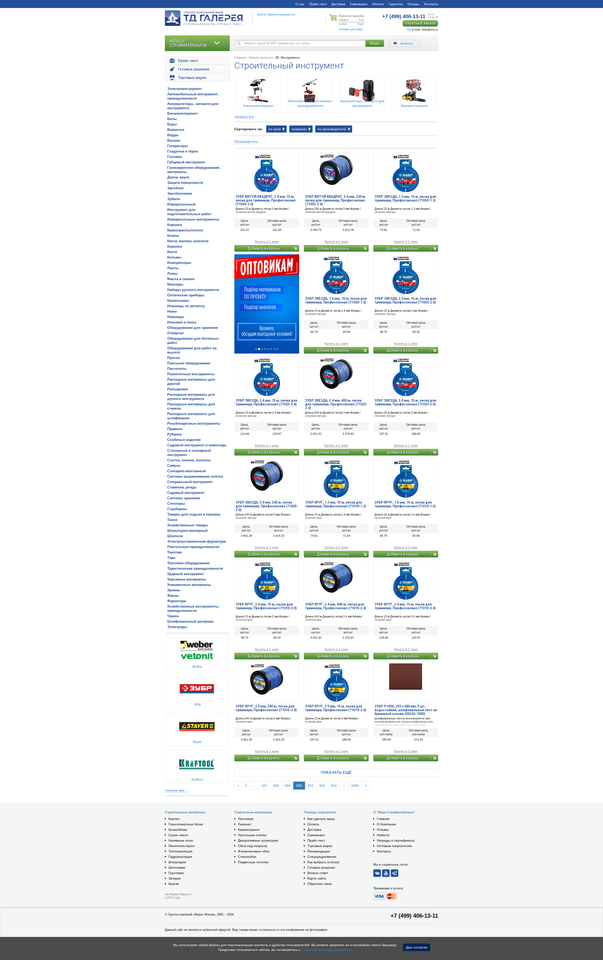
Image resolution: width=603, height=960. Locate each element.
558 (276, 785)
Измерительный (181, 204)
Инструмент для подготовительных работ (189, 212)
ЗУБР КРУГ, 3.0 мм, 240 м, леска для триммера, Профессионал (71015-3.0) (266, 708)
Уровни (173, 590)
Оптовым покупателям (394, 846)
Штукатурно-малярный (187, 530)
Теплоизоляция (180, 851)
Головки (174, 157)
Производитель (246, 141)
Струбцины (177, 509)
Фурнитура (176, 601)
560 (299, 785)
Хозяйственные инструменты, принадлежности (193, 608)
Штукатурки (177, 862)
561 (311, 785)
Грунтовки (176, 873)
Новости (383, 835)
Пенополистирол (181, 846)
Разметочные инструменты (191, 374)
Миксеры (175, 284)
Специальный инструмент (190, 482)
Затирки (174, 878)
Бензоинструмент (182, 113)
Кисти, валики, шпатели (187, 241)
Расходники (177, 389)
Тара (171, 558)
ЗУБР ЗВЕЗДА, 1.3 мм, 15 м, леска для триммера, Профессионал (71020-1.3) (405, 198)
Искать (375, 43)
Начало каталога (261, 57)
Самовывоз (358, 4)
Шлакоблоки (177, 829)
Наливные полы (180, 840)
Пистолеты (177, 369)
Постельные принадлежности (193, 547)
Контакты (431, 4)
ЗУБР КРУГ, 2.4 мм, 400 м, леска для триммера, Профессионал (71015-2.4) (335, 606)
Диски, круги (178, 177)
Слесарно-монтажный (186, 471)
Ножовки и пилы (181, 322)
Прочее (173, 358)
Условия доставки (351, 29)
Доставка (338, 4)
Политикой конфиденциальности (326, 950)
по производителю (332, 129)
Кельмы (174, 257)
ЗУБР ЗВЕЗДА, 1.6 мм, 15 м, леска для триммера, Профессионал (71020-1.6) (336, 300)
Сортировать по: (248, 129)
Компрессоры (179, 263)
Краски (173, 884)
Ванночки (175, 130)
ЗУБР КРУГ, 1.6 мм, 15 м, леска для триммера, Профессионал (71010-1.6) (405, 504)
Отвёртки (175, 333)
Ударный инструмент (185, 574)
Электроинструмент (184, 89)
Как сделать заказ (321, 819)
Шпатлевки (176, 867)
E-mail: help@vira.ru (425, 29)
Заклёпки (175, 188)
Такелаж (174, 552)
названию (299, 129)
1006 (355, 785)
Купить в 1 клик (266, 241)
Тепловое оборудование (188, 563)
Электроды (177, 627)
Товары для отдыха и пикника (193, 514)
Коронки (174, 225)
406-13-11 (403, 16)
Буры (172, 124)
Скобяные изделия (184, 440)
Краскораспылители (185, 230)
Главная (240, 57)
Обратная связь (319, 884)
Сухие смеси (178, 835)
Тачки (172, 520)
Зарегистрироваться (281, 14)
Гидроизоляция (180, 857)
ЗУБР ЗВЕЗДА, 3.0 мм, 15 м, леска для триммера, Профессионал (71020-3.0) (405, 402)
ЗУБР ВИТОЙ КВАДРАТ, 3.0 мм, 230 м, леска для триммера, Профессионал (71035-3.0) (335, 200)
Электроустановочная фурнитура (196, 541)
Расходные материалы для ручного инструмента (191, 396)
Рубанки (174, 434)
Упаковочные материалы (189, 585)
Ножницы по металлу (186, 306)
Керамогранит (249, 829)
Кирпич (173, 819)
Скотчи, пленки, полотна (188, 460)
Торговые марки (319, 846)
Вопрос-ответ (317, 873)
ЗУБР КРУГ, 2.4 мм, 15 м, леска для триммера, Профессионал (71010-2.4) (405, 606)
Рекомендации (318, 851)
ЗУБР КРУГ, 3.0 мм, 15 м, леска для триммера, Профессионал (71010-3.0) (335, 708)
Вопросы (407, 43)
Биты (172, 119)
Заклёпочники (179, 193)
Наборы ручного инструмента (193, 290)
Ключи (173, 236)
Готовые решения (321, 867)
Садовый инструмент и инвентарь (197, 445)
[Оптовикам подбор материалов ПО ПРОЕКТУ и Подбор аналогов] (266, 304)
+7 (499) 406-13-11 (414, 915)
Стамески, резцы (181, 487)
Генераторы (177, 146)
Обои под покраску (252, 846)
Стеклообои (247, 857)
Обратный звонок (420, 23)
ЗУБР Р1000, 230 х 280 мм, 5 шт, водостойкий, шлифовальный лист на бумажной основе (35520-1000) (406, 710)
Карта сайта (316, 878)
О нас (299, 4)
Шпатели (175, 536)
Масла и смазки (180, 279)
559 (287, 785)
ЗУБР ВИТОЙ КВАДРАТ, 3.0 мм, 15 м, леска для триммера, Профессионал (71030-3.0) (266, 200)
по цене (275, 129)
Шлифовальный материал (190, 621)
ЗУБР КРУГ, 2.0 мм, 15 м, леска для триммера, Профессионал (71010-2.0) (266, 606)
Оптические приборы (185, 295)
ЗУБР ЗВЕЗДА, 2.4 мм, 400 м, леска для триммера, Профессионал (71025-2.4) (336, 404)
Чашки (173, 616)
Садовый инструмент (185, 493)
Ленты (173, 268)
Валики (173, 140)
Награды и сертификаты (396, 840)
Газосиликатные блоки (185, 824)
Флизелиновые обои (253, 851)
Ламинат (244, 824)
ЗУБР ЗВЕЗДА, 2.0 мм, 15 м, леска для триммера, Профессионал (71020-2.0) (405, 300)
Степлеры (176, 503)
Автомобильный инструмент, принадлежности (192, 96)
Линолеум (245, 819)
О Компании (386, 824)
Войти (261, 14)
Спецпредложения (321, 857)
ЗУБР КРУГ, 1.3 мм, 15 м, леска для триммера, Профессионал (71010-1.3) (335, 504)
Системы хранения (183, 498)
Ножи (172, 311)
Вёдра (172, 135)
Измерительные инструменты (193, 219)
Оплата (378, 4)
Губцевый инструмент (186, 162)
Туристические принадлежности (195, 568)
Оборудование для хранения (192, 328)
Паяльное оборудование (188, 363)
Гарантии (395, 4)
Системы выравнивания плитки (195, 476)
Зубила (173, 199)
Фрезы (173, 595)
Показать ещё (336, 772)
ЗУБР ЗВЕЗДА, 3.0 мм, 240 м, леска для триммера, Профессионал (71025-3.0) (267, 506)
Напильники (178, 300)
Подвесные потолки (253, 862)
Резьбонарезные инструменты (193, 423)
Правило (175, 429)
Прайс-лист (318, 4)
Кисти (172, 252)
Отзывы (413, 4)
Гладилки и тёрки (182, 151)
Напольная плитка (252, 835)
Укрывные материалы (186, 579)
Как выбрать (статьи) (323, 862)
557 (264, 785)
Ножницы (175, 317)
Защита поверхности (185, 183)
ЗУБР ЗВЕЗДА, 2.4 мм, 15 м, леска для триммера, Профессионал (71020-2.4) (266, 402)
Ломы (172, 273)
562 (322, 785)
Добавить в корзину (264, 248)
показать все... (176, 790)
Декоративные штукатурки (258, 840)
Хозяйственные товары (187, 525)
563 (334, 785)
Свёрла (173, 466)
